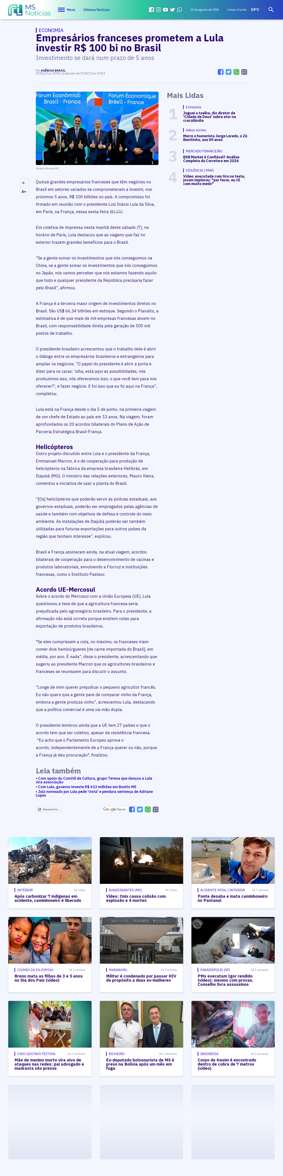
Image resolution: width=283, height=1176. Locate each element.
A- (23, 183)
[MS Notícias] (29, 12)
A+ (24, 191)
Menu (71, 10)
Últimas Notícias (96, 10)
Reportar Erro (50, 809)
